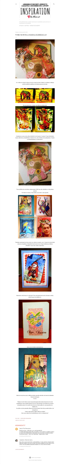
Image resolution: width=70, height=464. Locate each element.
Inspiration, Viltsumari (24, 440)
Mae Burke (39, 460)
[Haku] (54, 3)
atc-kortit (20, 420)
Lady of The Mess (23, 428)
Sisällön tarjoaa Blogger (36, 457)
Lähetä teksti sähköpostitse (25, 418)
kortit (23, 420)
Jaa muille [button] (17, 418)
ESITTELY (27, 25)
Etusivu (21, 25)
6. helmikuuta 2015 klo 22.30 (25, 436)
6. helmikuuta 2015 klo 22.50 (25, 446)
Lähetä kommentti (19, 449)
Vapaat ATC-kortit (35, 25)
